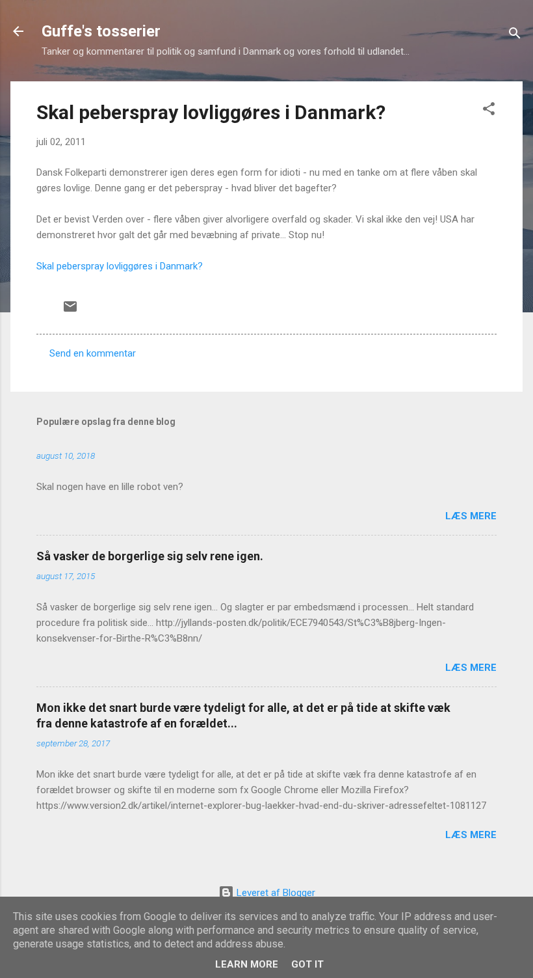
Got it (307, 964)
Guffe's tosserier (101, 31)
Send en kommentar (92, 353)
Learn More (246, 964)
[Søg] (515, 35)
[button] (489, 111)
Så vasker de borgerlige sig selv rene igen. (149, 556)
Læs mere (471, 516)
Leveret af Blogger (274, 893)
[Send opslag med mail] (70, 311)
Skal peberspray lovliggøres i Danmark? (210, 112)
